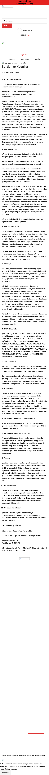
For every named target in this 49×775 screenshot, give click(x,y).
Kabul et (5, 772)
